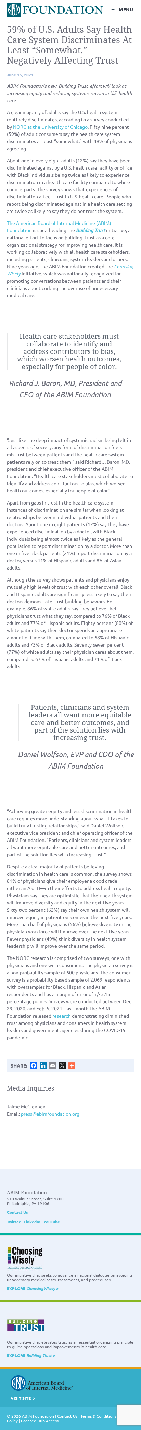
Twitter (14, 1221)
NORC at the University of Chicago (50, 126)
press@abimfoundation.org (50, 1114)
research (61, 1015)
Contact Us (17, 1212)
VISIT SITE (21, 1398)
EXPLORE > (33, 1288)
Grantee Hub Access (40, 1420)
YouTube (51, 1221)
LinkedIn (32, 1221)
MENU (126, 9)
